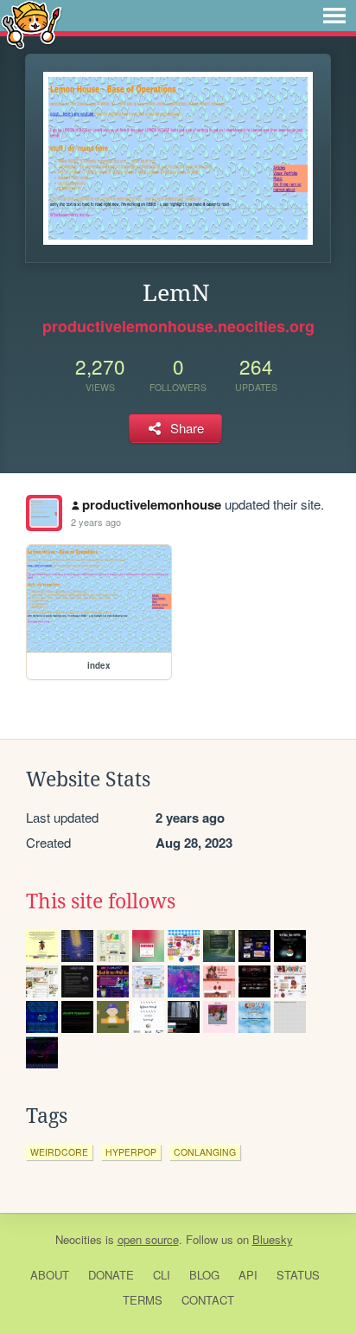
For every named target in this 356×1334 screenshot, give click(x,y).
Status (298, 1275)
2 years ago (96, 522)
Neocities (78, 1239)
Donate (111, 1275)
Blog (204, 1275)
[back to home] (31, 24)
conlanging (205, 1151)
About (49, 1275)
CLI (161, 1275)
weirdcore (59, 1151)
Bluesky (272, 1239)
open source (148, 1239)
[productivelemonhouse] (44, 513)
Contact (207, 1300)
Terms (142, 1300)
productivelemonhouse (151, 504)
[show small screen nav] (334, 15)
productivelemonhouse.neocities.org (178, 326)
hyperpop (130, 1151)
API (247, 1275)
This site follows (100, 901)
